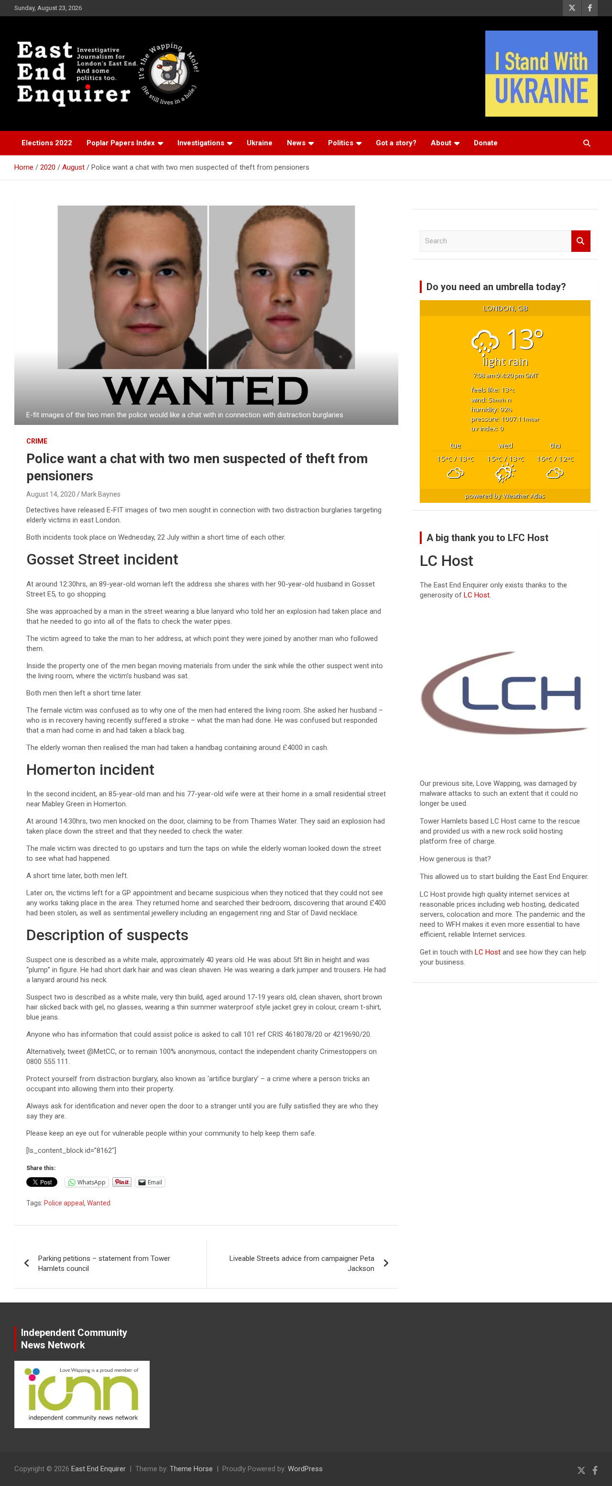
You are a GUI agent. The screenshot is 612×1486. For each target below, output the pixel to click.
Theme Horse (191, 1468)
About (441, 143)
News (296, 143)
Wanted (98, 1203)
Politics (340, 143)
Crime (36, 441)
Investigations (200, 143)
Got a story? (396, 143)
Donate (486, 143)
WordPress (305, 1468)
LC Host (489, 952)
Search (580, 241)
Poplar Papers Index (121, 143)
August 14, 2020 (51, 494)
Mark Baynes (100, 494)
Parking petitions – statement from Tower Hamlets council (104, 1263)
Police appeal (64, 1203)
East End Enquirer (98, 1468)
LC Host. (477, 595)
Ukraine (260, 143)
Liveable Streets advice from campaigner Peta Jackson (302, 1263)
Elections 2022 (47, 143)
